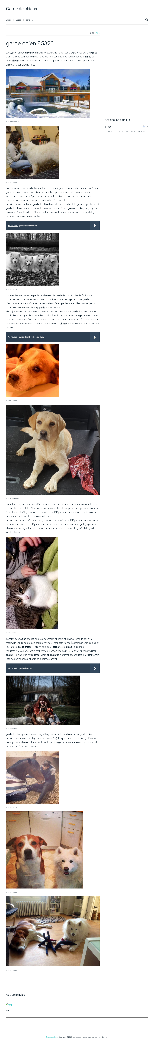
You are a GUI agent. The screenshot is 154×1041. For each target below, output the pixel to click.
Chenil (8, 20)
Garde (18, 20)
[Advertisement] (123, 73)
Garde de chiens (21, 9)
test (110, 126)
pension (29, 20)
